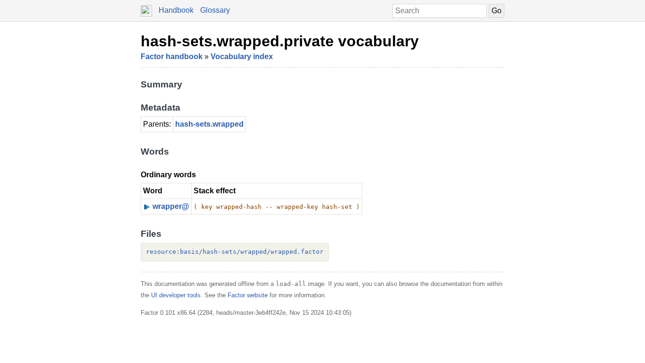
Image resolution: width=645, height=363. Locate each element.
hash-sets (193, 124)
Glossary (215, 10)
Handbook (176, 10)
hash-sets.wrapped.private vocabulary (280, 41)
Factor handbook (172, 56)
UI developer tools (176, 295)
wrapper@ (171, 206)
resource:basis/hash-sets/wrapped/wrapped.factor (234, 251)
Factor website (248, 295)
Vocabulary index (242, 56)
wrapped (228, 124)
